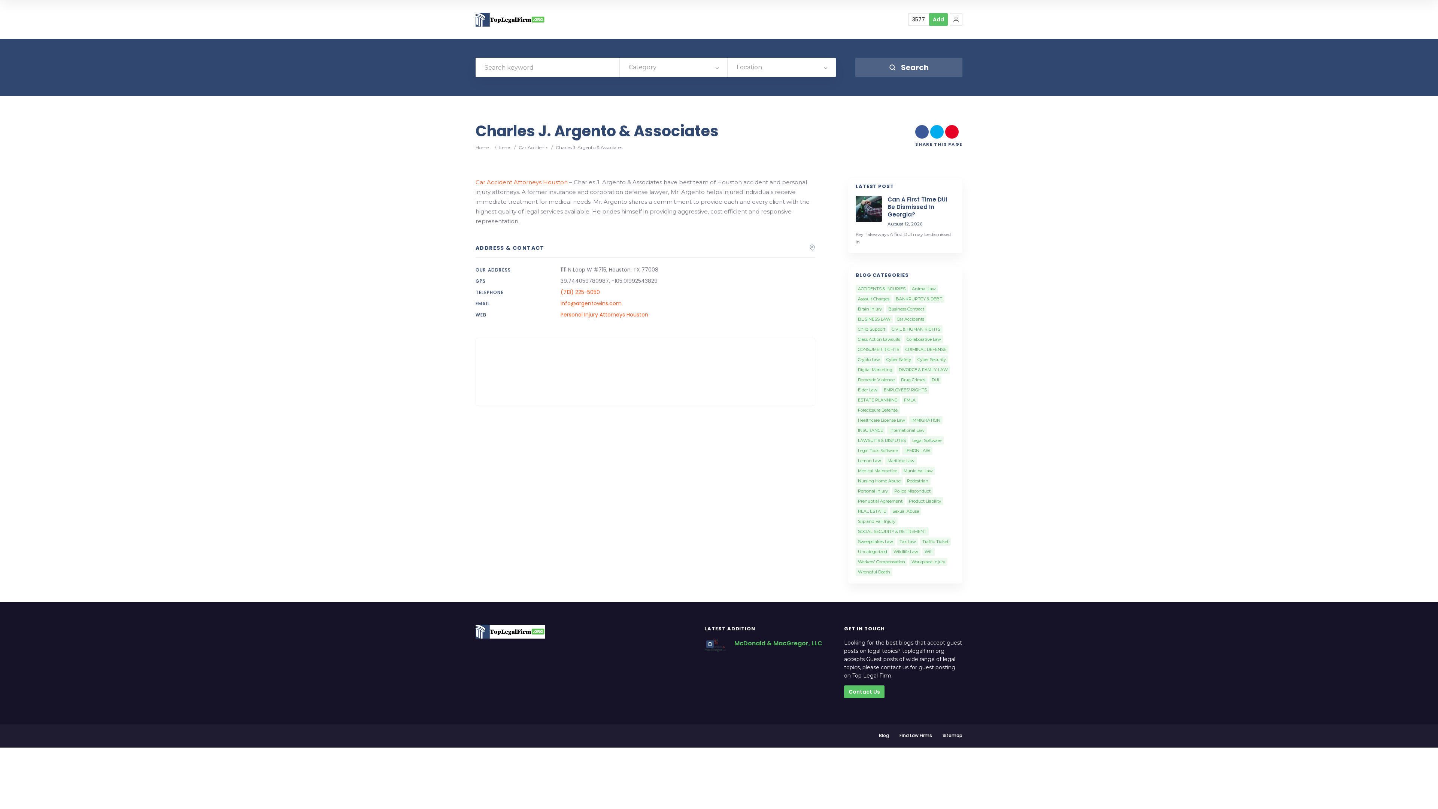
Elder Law (867, 390)
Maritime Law (901, 460)
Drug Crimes (913, 379)
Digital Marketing (875, 369)
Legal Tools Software (878, 450)
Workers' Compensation (881, 561)
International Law (907, 430)
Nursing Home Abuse (879, 481)
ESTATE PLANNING (878, 400)
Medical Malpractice (877, 470)
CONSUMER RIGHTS (878, 349)
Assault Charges (873, 299)
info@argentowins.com (591, 303)
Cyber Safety (898, 359)
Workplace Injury (928, 561)
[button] (956, 19)
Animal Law (924, 288)
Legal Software (926, 440)
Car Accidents (533, 147)
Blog (884, 735)
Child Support (871, 329)
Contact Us (864, 692)
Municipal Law (918, 470)
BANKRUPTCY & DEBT (919, 299)
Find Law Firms (915, 735)
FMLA (910, 400)
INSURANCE (870, 430)
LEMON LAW (917, 450)
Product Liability (925, 501)
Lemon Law (869, 460)
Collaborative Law (924, 339)
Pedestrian (917, 481)
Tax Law (907, 541)
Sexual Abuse (905, 511)
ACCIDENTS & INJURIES (881, 288)
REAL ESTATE (872, 511)
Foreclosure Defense (878, 410)
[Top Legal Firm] (510, 20)
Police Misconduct (912, 491)
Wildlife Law (906, 551)
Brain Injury (870, 309)
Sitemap (952, 735)
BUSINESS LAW (874, 319)
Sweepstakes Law (875, 541)
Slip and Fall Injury (876, 521)
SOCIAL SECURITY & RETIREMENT (892, 531)
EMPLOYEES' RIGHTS (905, 390)
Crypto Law (869, 359)
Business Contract (906, 309)
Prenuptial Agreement (880, 501)
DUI (935, 379)
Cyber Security (931, 359)
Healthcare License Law (881, 420)
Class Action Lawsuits (879, 339)
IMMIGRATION (925, 420)
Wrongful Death (874, 572)
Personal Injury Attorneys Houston (604, 314)
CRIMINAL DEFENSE (925, 349)
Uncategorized (872, 551)
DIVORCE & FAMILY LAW (923, 369)
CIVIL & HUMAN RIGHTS (916, 329)
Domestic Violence (876, 379)
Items (505, 147)
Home (482, 147)
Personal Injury (873, 491)
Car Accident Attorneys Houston (522, 182)
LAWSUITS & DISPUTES (882, 440)
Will (928, 551)
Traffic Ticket (935, 541)
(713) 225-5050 (580, 292)
